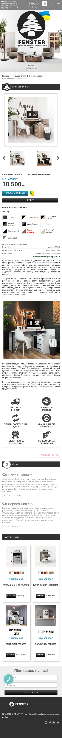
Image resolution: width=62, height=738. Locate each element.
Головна (5, 76)
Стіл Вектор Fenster (16, 644)
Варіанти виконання (14, 207)
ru (37, 3)
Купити (30, 200)
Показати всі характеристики (46, 257)
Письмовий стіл (35, 76)
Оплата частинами (15, 193)
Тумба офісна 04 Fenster (16, 585)
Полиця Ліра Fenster (45, 644)
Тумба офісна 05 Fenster (46, 585)
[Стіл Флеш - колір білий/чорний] (44, 158)
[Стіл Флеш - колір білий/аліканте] (31, 120)
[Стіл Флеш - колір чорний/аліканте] (17, 158)
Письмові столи (19, 76)
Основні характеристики (14, 244)
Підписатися (31, 692)
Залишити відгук (49, 455)
